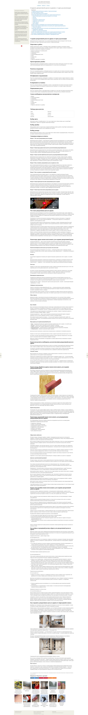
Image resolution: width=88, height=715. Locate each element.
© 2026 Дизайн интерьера (18, 711)
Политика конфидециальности (37, 712)
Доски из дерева (41, 672)
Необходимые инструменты (52, 672)
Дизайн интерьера (44, 2)
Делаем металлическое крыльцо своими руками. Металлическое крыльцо (21, 35)
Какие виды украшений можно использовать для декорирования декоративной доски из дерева (50, 28)
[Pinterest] (43, 678)
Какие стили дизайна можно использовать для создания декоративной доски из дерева (48, 31)
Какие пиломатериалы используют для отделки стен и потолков (45, 16)
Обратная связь (54, 711)
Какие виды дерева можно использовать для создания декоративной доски (46, 14)
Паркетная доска (63, 672)
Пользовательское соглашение (40, 711)
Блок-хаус (35, 18)
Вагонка (34, 17)
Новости (44, 5)
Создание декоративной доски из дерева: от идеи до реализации (44, 11)
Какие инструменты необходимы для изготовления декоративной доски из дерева (47, 24)
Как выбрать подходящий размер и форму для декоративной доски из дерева (46, 33)
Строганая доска (68, 672)
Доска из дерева (58, 672)
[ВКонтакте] (34, 678)
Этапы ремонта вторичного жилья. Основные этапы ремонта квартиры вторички (21, 23)
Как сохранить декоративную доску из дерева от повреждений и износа (45, 34)
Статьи (48, 5)
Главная (39, 5)
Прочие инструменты (37, 27)
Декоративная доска (35, 672)
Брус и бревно (35, 23)
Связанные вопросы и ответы (37, 12)
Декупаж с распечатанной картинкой (40, 30)
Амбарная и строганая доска (38, 20)
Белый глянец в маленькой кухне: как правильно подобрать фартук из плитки (21, 13)
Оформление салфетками (38, 29)
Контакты (35, 711)
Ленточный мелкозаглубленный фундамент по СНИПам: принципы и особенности (21, 40)
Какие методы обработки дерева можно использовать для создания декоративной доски (48, 25)
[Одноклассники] (52, 678)
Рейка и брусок (36, 22)
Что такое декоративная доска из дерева (39, 13)
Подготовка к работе (46, 672)
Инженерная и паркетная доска (39, 19)
